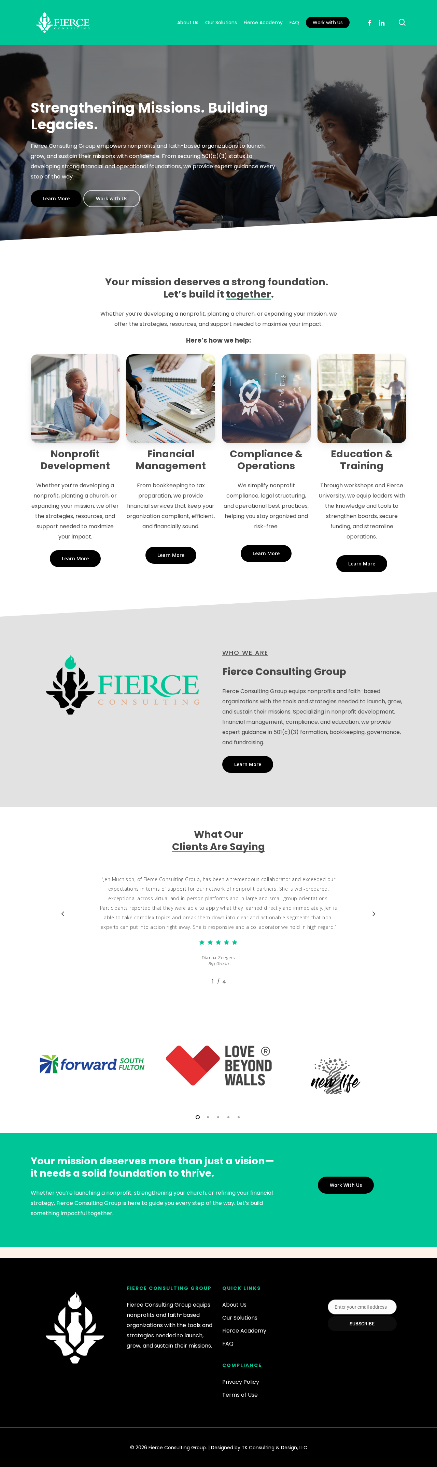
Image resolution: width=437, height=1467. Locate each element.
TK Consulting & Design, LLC (274, 1447)
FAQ (228, 1344)
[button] (56, 198)
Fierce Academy (244, 1331)
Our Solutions (239, 1318)
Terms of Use (240, 1395)
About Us (234, 1305)
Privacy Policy (240, 1382)
